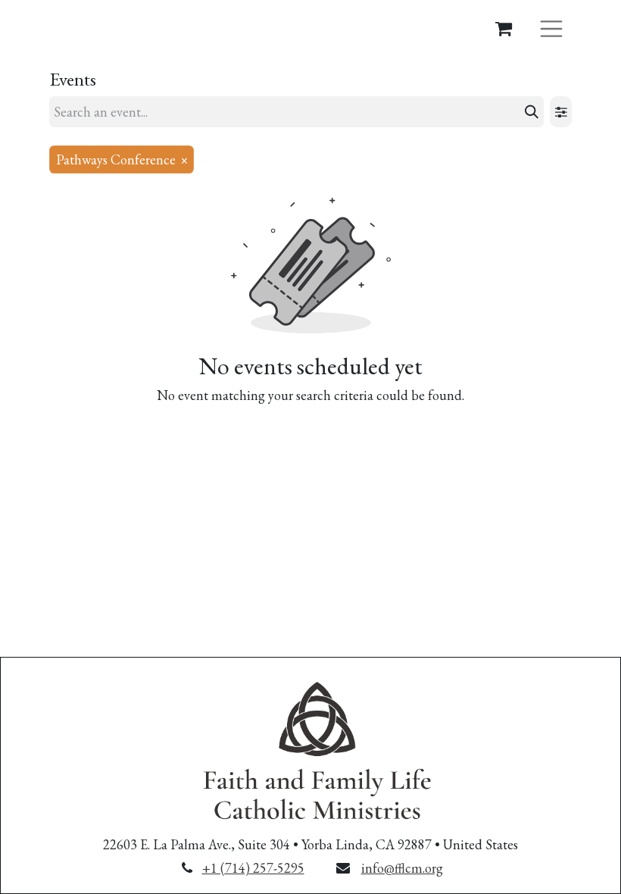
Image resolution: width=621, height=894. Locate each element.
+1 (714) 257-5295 (253, 868)
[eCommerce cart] (503, 28)
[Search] (532, 111)
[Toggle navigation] (551, 27)
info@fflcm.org (402, 868)
